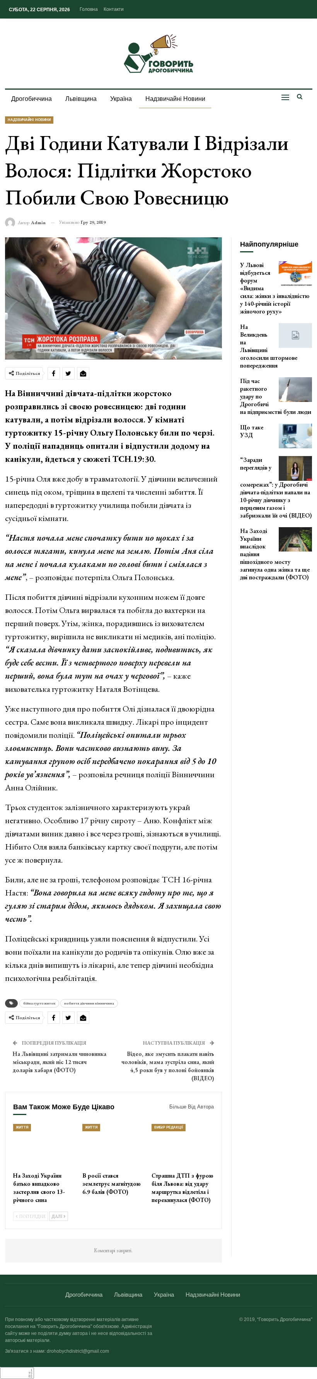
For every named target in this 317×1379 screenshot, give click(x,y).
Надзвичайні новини (175, 98)
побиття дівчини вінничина (89, 1003)
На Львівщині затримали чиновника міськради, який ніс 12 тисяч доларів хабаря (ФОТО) (59, 1062)
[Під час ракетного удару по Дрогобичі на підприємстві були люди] (295, 389)
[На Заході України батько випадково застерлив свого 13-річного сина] (44, 1146)
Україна (121, 98)
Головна (89, 9)
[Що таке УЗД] (295, 436)
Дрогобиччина (31, 98)
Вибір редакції (168, 1127)
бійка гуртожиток (39, 1003)
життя (22, 1127)
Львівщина (81, 98)
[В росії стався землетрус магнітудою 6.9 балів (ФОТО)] (113, 1146)
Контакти (114, 9)
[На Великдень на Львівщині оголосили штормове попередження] (295, 335)
